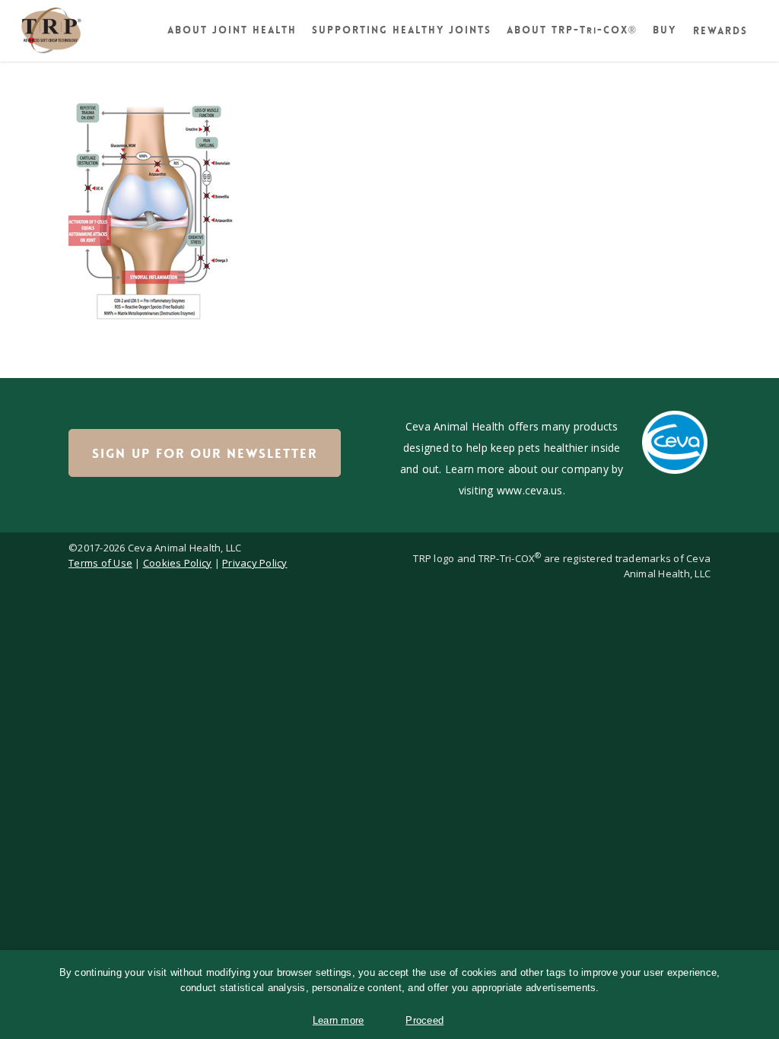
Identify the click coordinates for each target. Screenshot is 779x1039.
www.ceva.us (530, 490)
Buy (664, 30)
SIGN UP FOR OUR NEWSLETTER (204, 453)
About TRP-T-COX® (572, 30)
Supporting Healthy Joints (401, 30)
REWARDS (720, 30)
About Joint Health (232, 30)
